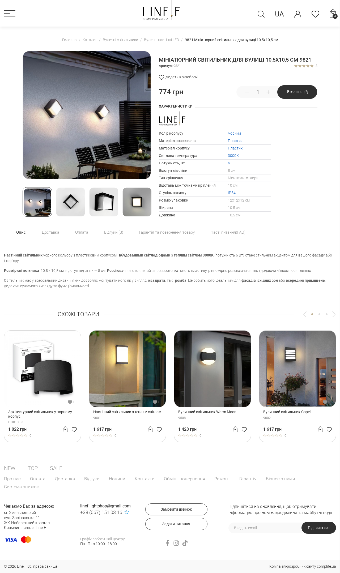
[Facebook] (167, 543)
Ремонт (222, 478)
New (9, 468)
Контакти (145, 478)
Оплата (37, 478)
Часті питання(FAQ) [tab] (228, 232)
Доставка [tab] (50, 232)
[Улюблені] (315, 14)
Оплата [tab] (81, 232)
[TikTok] (185, 543)
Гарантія (248, 478)
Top (33, 468)
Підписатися (319, 527)
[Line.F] (161, 10)
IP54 (232, 193)
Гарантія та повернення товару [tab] (167, 232)
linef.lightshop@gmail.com (105, 505)
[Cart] (33, 429)
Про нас (12, 478)
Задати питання (176, 524)
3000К (233, 155)
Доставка (65, 478)
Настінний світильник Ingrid (85, 412)
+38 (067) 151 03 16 (101, 512)
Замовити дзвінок (176, 509)
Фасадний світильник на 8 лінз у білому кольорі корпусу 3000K (265, 414)
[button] (9, 13)
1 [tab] (312, 314)
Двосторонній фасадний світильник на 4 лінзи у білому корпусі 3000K (180, 414)
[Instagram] (176, 543)
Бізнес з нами (280, 478)
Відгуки (92, 478)
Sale (56, 468)
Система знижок (21, 486)
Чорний (234, 133)
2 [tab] (319, 314)
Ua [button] (279, 14)
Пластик (235, 141)
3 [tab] (327, 314)
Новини (117, 478)
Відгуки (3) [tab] (113, 232)
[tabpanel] (95, 386)
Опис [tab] (21, 232)
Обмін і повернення (184, 478)
